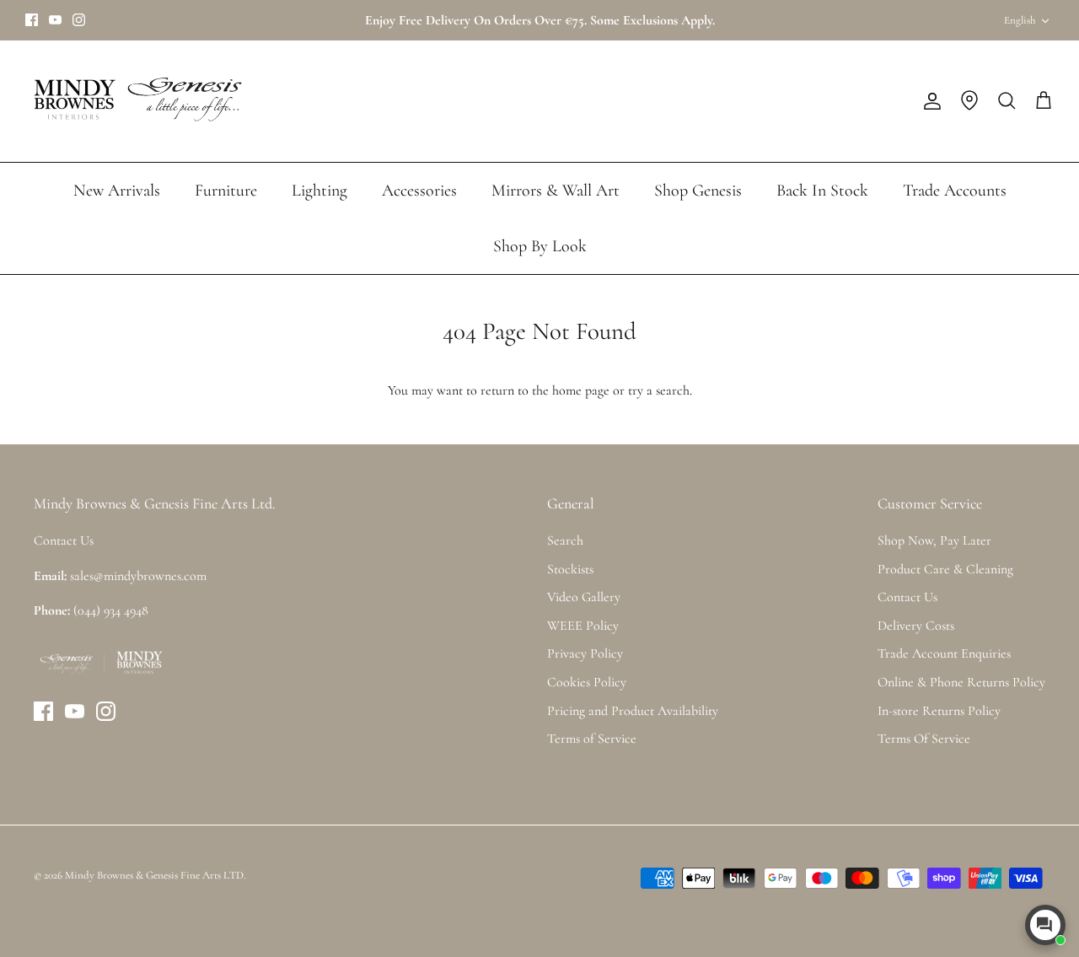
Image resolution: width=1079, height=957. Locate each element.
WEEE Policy (583, 625)
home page (580, 390)
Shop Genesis (698, 190)
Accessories (419, 190)
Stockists (570, 569)
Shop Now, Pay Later (934, 540)
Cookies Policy (586, 682)
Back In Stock (822, 190)
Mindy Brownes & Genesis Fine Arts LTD (154, 875)
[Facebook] (31, 19)
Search (565, 540)
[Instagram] (78, 19)
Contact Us (907, 597)
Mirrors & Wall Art (555, 190)
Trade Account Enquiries (944, 653)
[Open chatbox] (1045, 925)
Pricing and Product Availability (632, 710)
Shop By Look (540, 246)
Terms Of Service (924, 738)
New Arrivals (116, 190)
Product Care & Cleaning (945, 569)
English (1019, 20)
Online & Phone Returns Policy (961, 682)
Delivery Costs (916, 625)
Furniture (226, 190)
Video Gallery (583, 597)
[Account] (928, 101)
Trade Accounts (955, 190)
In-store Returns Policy (939, 710)
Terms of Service (591, 738)
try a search (659, 390)
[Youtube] (55, 19)
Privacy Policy (585, 653)
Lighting (319, 190)
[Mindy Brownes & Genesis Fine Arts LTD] (134, 101)
